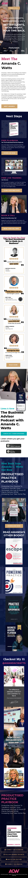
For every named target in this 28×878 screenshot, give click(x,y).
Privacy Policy (24, 874)
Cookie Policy (18, 874)
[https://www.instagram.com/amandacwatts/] (14, 676)
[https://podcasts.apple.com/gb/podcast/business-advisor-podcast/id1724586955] (13, 446)
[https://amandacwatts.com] (4, 3)
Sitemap (14, 875)
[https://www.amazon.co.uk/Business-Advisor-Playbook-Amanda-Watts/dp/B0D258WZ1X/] (14, 638)
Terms (13, 874)
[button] (26, 3)
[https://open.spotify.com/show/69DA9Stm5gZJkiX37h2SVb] (13, 451)
